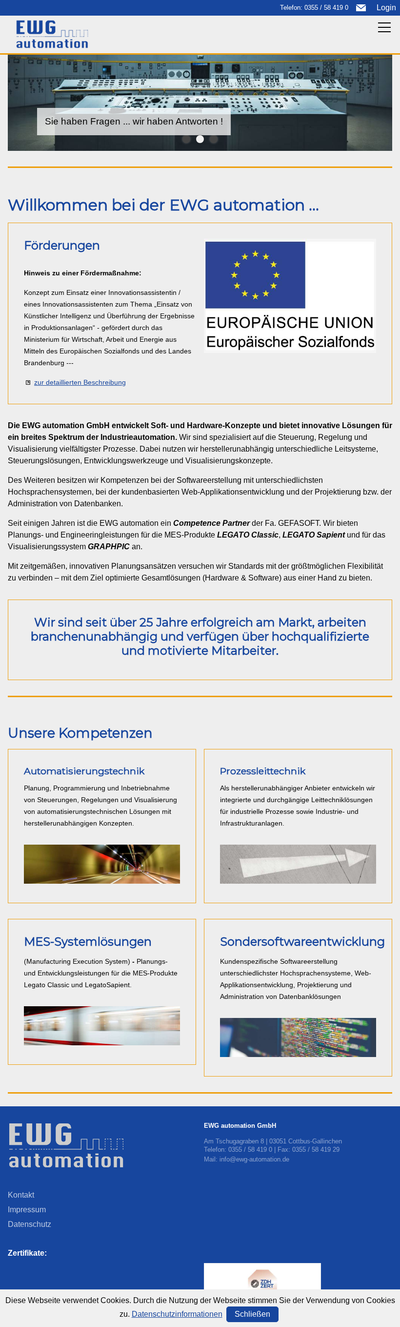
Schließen (252, 1314)
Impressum (27, 1209)
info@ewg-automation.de (254, 1159)
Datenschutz (29, 1224)
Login (386, 7)
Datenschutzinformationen (177, 1314)
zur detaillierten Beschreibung (80, 382)
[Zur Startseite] (52, 34)
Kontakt (21, 1195)
